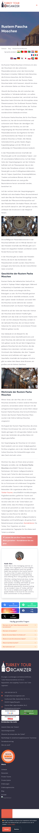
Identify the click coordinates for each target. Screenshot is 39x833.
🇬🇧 (11, 58)
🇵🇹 (22, 51)
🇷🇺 (15, 58)
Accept (6, 829)
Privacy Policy (11, 824)
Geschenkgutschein (8, 731)
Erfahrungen (5, 784)
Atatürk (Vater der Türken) (10, 727)
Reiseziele (4, 773)
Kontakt (3, 795)
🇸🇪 (29, 51)
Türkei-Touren (7, 492)
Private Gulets (6, 780)
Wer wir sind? (5, 745)
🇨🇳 (36, 58)
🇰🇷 (22, 58)
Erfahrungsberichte (7, 787)
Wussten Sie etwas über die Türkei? (13, 734)
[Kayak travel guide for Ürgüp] (19, 756)
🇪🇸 (36, 51)
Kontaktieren (29, 523)
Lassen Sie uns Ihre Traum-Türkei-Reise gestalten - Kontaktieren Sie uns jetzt (18, 540)
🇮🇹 (36, 55)
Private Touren (6, 777)
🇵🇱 (29, 58)
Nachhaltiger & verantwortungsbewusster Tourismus (18, 738)
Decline (16, 829)
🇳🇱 (33, 51)
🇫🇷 (33, 55)
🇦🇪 (33, 58)
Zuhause (4, 769)
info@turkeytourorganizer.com (15, 696)
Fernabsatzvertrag (7, 741)
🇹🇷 (26, 51)
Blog (2, 791)
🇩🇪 (19, 58)
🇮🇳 (19, 51)
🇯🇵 (26, 58)
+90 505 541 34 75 (11, 692)
